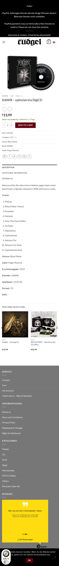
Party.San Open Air (11, 486)
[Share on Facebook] (9, 156)
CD (12, 96)
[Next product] (4, 109)
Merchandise (8, 470)
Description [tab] (8, 167)
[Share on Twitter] (14, 156)
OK (29, 560)
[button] (3, 42)
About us (6, 412)
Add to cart (25, 125)
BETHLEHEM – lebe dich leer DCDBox (43, 343)
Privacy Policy (8, 422)
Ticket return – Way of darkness (17, 395)
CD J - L (19, 96)
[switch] (6, 562)
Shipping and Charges (12, 427)
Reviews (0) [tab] (7, 178)
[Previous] (2, 333)
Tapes (4, 465)
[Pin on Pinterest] (24, 156)
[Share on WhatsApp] (4, 156)
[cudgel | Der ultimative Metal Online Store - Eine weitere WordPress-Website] (29, 41)
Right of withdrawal (11, 433)
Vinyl (4, 459)
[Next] (56, 333)
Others (5, 481)
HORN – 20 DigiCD (10, 342)
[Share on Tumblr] (29, 156)
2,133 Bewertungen (25, 540)
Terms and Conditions (12, 417)
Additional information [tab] (14, 173)
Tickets (5, 449)
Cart (4, 385)
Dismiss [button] (29, 30)
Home (5, 96)
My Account (8, 390)
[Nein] (55, 558)
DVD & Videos (9, 475)
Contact (6, 380)
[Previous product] (10, 109)
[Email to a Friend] (19, 156)
